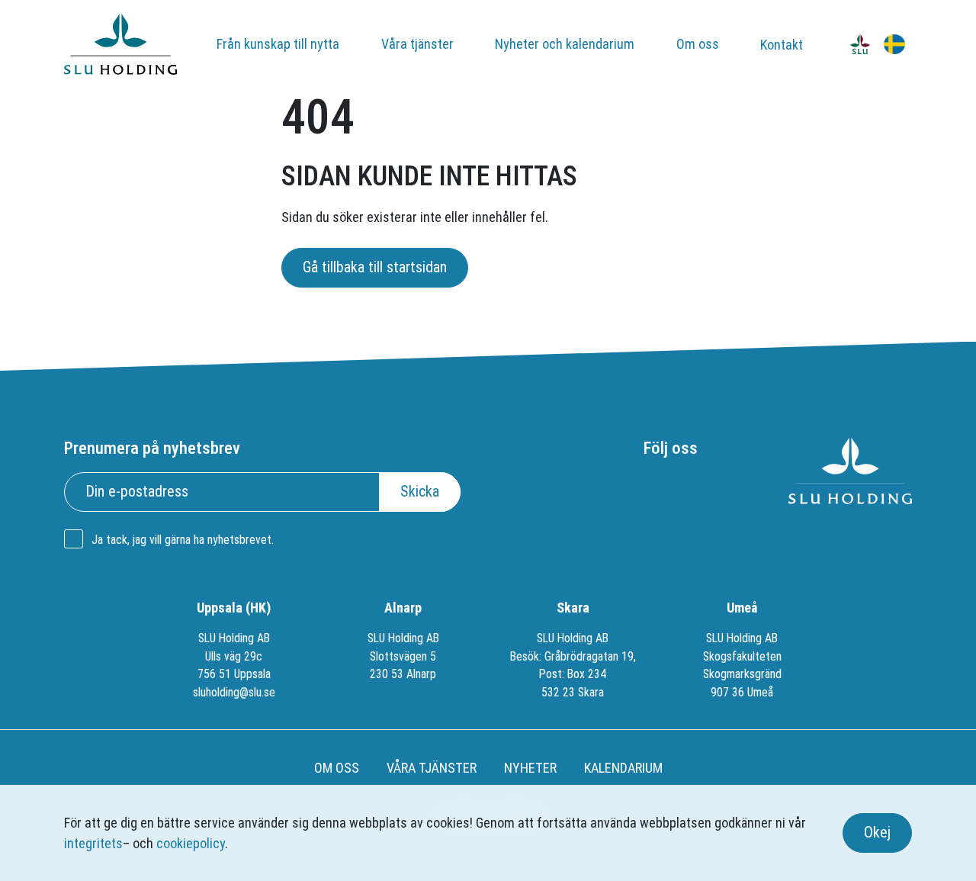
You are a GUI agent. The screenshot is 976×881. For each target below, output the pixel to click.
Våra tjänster (417, 44)
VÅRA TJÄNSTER (432, 768)
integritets (93, 843)
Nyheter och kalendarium (564, 44)
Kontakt (781, 45)
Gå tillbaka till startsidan (375, 267)
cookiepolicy (190, 843)
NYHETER (530, 768)
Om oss (697, 44)
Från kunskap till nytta (278, 44)
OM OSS (336, 768)
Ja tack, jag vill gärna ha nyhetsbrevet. (183, 539)
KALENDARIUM (623, 768)
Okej (877, 832)
